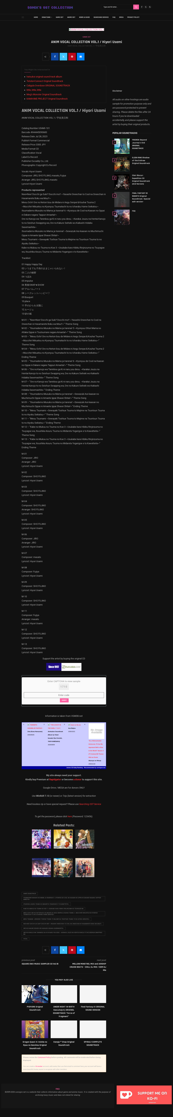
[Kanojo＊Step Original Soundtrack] (64, 1029)
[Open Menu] (23, 17)
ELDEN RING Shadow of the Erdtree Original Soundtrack (141, 160)
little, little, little (34, 90)
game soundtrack (29, 893)
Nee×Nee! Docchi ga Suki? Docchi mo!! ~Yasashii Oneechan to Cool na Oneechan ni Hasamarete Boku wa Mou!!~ (62, 924)
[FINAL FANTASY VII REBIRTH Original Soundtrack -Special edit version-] (122, 199)
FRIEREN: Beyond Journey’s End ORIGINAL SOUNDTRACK (139, 144)
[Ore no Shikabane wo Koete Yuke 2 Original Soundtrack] (63, 841)
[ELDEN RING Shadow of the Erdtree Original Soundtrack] (122, 164)
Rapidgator (55, 779)
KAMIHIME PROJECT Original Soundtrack (47, 98)
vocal (25, 939)
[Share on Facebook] (55, 56)
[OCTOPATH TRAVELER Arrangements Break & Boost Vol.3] (85, 870)
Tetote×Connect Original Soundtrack (45, 81)
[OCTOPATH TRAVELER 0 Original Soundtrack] (63, 870)
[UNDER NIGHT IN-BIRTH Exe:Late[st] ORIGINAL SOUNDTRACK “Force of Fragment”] (64, 994)
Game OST (59, 17)
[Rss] (149, 7)
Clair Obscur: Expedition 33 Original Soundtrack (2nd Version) (141, 179)
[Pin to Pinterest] (72, 56)
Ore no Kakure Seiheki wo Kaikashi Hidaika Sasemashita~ (43, 928)
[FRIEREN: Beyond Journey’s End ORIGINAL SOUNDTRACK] (122, 146)
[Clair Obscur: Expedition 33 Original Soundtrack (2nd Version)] (122, 181)
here (70, 816)
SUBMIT (64, 700)
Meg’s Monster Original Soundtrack (44, 94)
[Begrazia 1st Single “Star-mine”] (41, 870)
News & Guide (84, 17)
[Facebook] (141, 7)
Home (36, 17)
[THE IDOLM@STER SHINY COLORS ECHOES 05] (41, 841)
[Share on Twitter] (63, 56)
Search (136, 7)
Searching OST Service (90, 804)
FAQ (113, 17)
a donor (77, 779)
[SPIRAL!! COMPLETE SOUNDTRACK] (93, 1029)
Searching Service (101, 17)
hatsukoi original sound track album (44, 76)
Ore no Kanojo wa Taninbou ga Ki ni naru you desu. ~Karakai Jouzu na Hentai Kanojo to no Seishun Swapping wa (62, 933)
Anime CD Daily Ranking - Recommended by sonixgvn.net (85, 767)
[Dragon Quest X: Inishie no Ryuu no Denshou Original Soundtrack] (35, 1029)
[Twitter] (145, 7)
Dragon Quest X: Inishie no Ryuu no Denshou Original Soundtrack (35, 1045)
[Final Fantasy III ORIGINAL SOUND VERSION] (93, 994)
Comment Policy (44, 1057)
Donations (46, 17)
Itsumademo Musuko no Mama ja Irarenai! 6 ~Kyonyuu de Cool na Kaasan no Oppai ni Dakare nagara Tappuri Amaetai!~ (62, 898)
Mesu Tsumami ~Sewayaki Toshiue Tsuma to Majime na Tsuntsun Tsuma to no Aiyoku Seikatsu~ (56, 919)
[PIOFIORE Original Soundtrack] (35, 994)
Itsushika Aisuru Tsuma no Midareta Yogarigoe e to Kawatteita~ (46, 904)
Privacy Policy (133, 17)
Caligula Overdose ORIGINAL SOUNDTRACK (48, 85)
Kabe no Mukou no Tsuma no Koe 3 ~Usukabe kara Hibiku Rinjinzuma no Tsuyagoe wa (53, 909)
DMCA (121, 17)
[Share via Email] (80, 56)
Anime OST (71, 17)
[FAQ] (122, 217)
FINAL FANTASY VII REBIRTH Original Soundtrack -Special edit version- (141, 197)
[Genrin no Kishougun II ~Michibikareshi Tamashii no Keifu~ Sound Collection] (85, 841)
